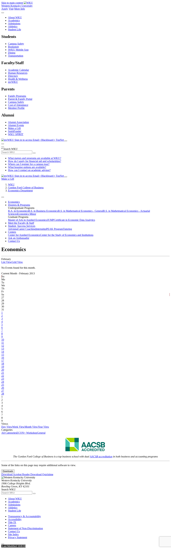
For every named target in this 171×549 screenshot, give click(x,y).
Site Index (13, 534)
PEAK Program (54, 229)
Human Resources (17, 73)
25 (2, 384)
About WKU (15, 17)
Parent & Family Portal (20, 99)
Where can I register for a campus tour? (28, 164)
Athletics (12, 26)
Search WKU (9, 149)
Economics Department (20, 190)
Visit (11, 8)
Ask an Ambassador (18, 238)
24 (2, 381)
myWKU (13, 82)
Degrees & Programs (19, 204)
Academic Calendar (18, 69)
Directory (13, 76)
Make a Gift (14, 128)
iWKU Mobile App (18, 49)
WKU (11, 184)
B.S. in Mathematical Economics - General (80, 211)
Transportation (15, 55)
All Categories (9, 432)
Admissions (14, 23)
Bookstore (13, 46)
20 (2, 369)
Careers (12, 525)
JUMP (50, 220)
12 (2, 345)
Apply (4, 8)
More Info (19, 8)
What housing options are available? (27, 167)
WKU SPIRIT (15, 134)
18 (2, 363)
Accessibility (15, 519)
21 (2, 372)
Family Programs (17, 96)
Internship (41, 229)
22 (2, 375)
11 (2, 342)
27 (2, 390)
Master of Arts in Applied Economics (27, 220)
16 (2, 357)
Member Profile (16, 108)
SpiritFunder (14, 131)
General (41, 432)
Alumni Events (16, 125)
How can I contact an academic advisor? (29, 170)
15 (2, 354)
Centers (12, 232)
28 (2, 393)
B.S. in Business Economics (43, 211)
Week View (18, 426)
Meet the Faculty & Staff (21, 223)
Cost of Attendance (18, 105)
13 (2, 348)
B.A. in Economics (18, 211)
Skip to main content (12, 2)
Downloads (8, 471)
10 (2, 339)
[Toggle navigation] (2, 197)
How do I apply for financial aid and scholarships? (34, 161)
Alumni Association (18, 122)
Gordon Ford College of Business (26, 187)
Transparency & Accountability (24, 516)
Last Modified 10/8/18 (13, 546)
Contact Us (14, 241)
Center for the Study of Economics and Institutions (66, 235)
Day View (6, 426)
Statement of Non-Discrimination (25, 528)
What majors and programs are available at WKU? (34, 158)
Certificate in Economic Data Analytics (74, 220)
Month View (31, 426)
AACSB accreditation (101, 456)
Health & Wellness (18, 79)
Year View (43, 426)
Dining (11, 52)
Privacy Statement (17, 537)
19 (2, 366)
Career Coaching (27, 229)
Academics (14, 20)
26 (2, 387)
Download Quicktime (41, 474)
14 (2, 351)
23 (2, 378)
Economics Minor (26, 214)
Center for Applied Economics (24, 235)
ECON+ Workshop (27, 432)
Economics (14, 201)
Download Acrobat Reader (15, 474)
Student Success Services (21, 226)
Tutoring (67, 229)
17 (2, 360)
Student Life (14, 29)
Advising (13, 229)
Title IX (12, 522)
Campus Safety (16, 43)
